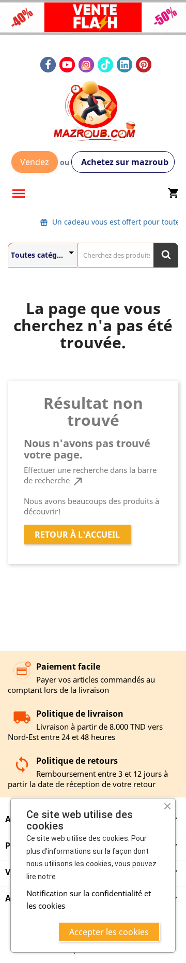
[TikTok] (105, 64)
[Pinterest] (143, 64)
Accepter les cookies (109, 932)
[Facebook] (48, 64)
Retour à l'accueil (77, 534)
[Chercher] (165, 255)
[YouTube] (67, 64)
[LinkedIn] (124, 64)
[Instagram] (86, 64)
